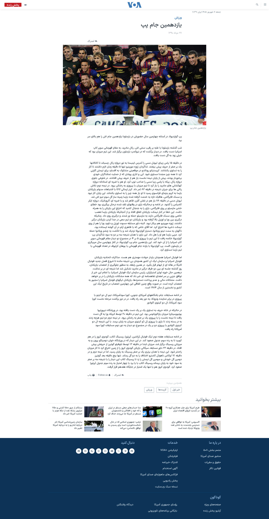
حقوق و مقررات (213, 462)
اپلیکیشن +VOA (169, 450)
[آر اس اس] (92, 451)
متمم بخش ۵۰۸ (212, 450)
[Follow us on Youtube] (111, 451)
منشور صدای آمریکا (211, 456)
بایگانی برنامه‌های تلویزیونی (162, 511)
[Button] (92, 41)
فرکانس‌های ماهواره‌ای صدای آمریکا (159, 474)
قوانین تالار (215, 468)
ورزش (178, 18)
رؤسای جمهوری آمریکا (165, 505)
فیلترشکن (173, 456)
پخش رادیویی (170, 481)
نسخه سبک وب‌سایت (166, 487)
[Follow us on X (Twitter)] (118, 451)
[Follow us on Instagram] (105, 451)
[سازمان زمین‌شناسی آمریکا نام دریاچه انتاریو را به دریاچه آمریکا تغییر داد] (94, 426)
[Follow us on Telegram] (125, 451)
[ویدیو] (25, 5)
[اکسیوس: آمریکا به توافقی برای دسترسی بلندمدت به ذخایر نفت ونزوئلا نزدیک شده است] (211, 426)
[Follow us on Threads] (98, 451)
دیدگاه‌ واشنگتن (125, 505)
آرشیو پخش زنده (212, 511)
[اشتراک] (78, 451)
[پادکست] (85, 451)
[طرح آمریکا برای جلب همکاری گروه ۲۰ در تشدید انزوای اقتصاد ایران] (211, 411)
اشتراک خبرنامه (170, 462)
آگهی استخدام (170, 468)
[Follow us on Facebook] (131, 451)
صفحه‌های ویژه (212, 505)
